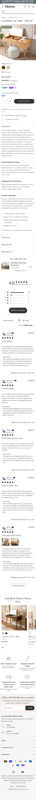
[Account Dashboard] (29, 6)
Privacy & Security (21, 786)
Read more (28, 557)
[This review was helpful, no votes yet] (28, 373)
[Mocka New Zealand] (10, 6)
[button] (9, 58)
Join (30, 708)
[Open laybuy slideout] (11, 88)
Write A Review (18, 310)
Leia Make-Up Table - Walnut (11, 636)
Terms (11, 786)
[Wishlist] (25, 6)
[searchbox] (9, 320)
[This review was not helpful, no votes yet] (32, 373)
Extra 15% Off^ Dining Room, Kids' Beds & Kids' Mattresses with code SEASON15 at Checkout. (18, 2)
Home (3, 17)
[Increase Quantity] (10, 101)
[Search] (3, 11)
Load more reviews (18, 585)
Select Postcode (21, 115)
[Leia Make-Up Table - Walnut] (14, 617)
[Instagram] (13, 772)
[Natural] (3, 633)
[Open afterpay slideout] (5, 88)
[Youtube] (23, 772)
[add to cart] (30, 266)
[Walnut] (3, 67)
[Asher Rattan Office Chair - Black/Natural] (5, 265)
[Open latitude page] (3, 96)
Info (17, 119)
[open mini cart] (33, 6)
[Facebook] (18, 772)
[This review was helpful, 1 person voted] (29, 422)
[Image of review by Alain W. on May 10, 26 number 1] (6, 542)
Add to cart (24, 101)
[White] (29, 633)
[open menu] (3, 6)
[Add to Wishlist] (24, 607)
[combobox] (26, 325)
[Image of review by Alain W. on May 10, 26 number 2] (15, 542)
